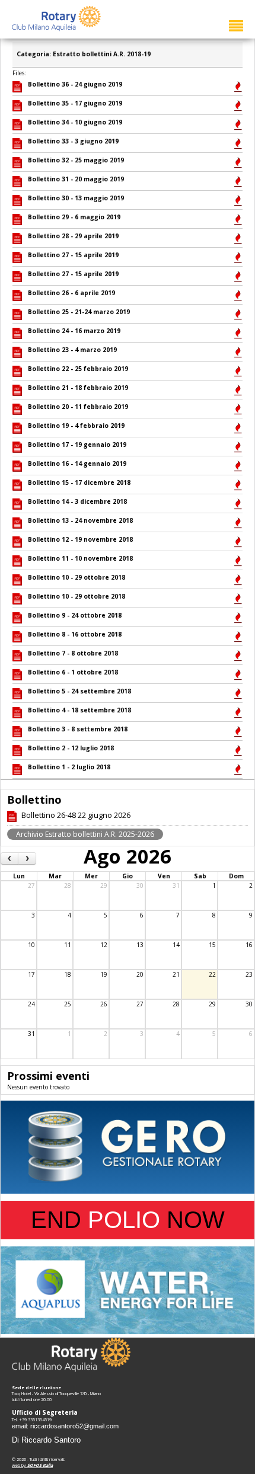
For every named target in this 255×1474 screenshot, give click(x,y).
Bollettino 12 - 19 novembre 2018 (80, 539)
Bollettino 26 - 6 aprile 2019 (71, 293)
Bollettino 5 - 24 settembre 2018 (79, 691)
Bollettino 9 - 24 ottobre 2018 (75, 615)
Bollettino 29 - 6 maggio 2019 (74, 217)
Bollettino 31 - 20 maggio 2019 (76, 179)
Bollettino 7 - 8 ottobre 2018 (73, 653)
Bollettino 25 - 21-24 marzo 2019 (79, 312)
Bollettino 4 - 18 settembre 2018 (79, 710)
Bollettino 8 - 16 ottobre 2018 (75, 634)
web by (32, 1465)
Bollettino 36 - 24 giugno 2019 (75, 84)
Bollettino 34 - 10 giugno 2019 (75, 122)
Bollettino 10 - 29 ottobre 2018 (76, 577)
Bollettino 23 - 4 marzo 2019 (72, 350)
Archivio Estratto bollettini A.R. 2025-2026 (85, 834)
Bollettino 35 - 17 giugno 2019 (75, 103)
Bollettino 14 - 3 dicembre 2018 (77, 501)
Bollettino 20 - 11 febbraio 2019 (78, 406)
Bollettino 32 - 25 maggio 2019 (76, 160)
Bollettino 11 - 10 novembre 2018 (80, 558)
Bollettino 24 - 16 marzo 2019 (74, 331)
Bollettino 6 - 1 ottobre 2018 (73, 672)
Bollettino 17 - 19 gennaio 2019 (77, 444)
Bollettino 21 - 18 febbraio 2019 (78, 387)
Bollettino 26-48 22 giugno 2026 (75, 815)
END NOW (128, 1220)
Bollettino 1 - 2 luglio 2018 (69, 767)
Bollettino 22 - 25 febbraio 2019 (78, 368)
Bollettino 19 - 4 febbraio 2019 (76, 425)
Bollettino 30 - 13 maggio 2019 (76, 198)
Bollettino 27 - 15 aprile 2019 (73, 255)
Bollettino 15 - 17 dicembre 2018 (79, 482)
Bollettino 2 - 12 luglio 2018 (71, 748)
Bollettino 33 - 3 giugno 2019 (73, 141)
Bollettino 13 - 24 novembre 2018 (80, 520)
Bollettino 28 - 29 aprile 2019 (73, 236)
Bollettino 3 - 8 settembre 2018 (78, 729)
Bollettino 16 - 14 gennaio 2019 (77, 463)
